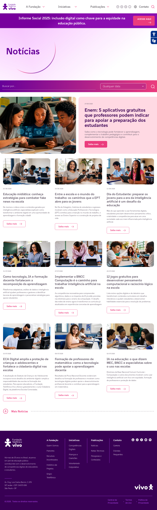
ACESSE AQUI (144, 19)
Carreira (116, 445)
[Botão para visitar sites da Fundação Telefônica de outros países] (135, 6)
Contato (144, 6)
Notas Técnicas (97, 450)
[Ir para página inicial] (9, 6)
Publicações (97, 6)
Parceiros (50, 450)
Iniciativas (64, 6)
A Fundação (33, 6)
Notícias (94, 445)
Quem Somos (53, 445)
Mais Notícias (19, 411)
